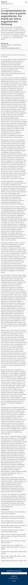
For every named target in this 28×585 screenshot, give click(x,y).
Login (14, 581)
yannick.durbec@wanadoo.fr (10, 48)
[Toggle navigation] (25, 3)
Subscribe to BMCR (14, 573)
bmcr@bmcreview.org (13, 578)
